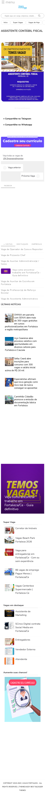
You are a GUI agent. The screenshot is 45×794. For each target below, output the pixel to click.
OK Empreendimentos (13, 158)
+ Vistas (8, 244)
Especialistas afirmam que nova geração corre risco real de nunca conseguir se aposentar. (26, 384)
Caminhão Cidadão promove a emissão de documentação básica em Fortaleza (25, 401)
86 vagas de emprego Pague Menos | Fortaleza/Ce (27, 573)
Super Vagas (18, 22)
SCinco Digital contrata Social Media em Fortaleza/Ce (27, 627)
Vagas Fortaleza (30, 783)
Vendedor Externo (25, 649)
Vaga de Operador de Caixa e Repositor (22, 249)
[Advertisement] (22, 216)
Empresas (37, 244)
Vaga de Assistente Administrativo (19, 298)
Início (6, 22)
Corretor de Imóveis (26, 528)
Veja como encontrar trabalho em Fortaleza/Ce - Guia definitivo (26, 273)
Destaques (22, 244)
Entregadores (22, 639)
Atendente (21, 659)
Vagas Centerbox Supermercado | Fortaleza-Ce (24, 589)
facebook (8, 186)
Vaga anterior (14, 167)
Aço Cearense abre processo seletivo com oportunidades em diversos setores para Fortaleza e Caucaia (21, 344)
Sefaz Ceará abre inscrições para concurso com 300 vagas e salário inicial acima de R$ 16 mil (20, 364)
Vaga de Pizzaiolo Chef (13, 255)
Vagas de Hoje (34, 22)
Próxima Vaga (28, 175)
